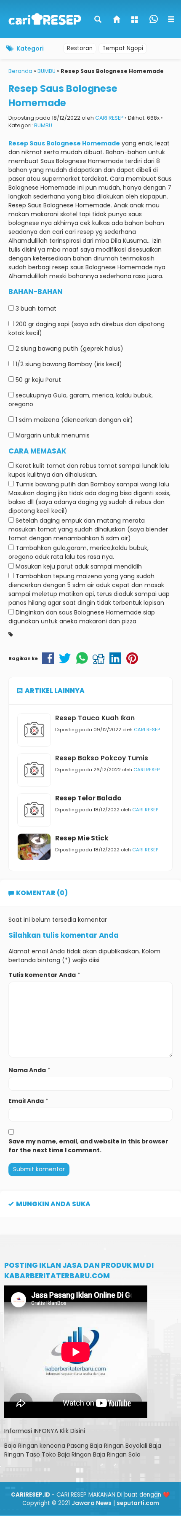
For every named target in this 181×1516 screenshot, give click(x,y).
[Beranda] (117, 20)
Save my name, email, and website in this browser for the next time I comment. (88, 1145)
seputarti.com (138, 1503)
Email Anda (26, 1101)
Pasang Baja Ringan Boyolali (107, 1445)
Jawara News (92, 1503)
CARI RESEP (109, 117)
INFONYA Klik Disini (59, 1431)
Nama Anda (27, 1070)
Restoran (80, 48)
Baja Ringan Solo (117, 1454)
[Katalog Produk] (135, 20)
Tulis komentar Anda (42, 975)
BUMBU (43, 125)
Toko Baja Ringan (66, 1454)
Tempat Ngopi (122, 48)
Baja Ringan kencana (34, 1445)
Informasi (18, 1431)
